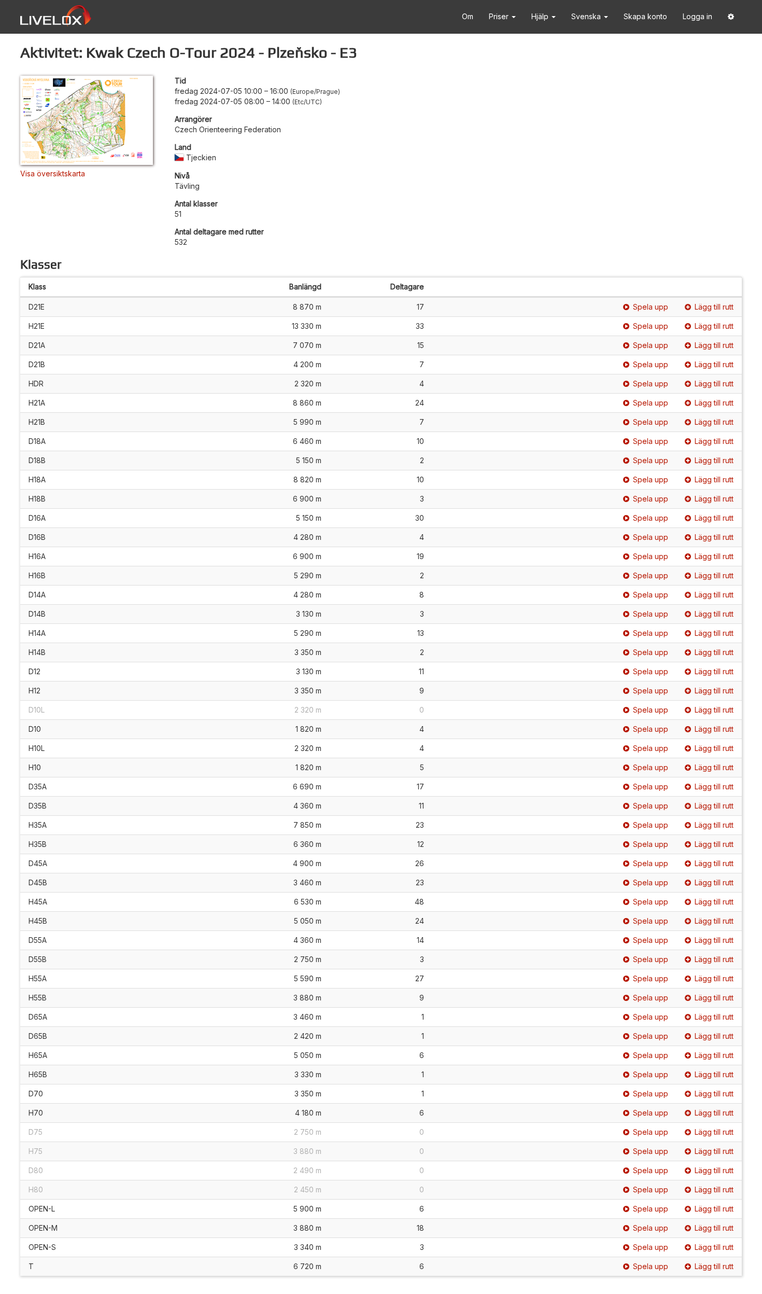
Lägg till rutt (714, 306)
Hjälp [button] (541, 16)
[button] (731, 17)
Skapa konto (645, 16)
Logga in (697, 16)
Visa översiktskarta (52, 173)
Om (467, 16)
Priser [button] (500, 16)
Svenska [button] (587, 16)
